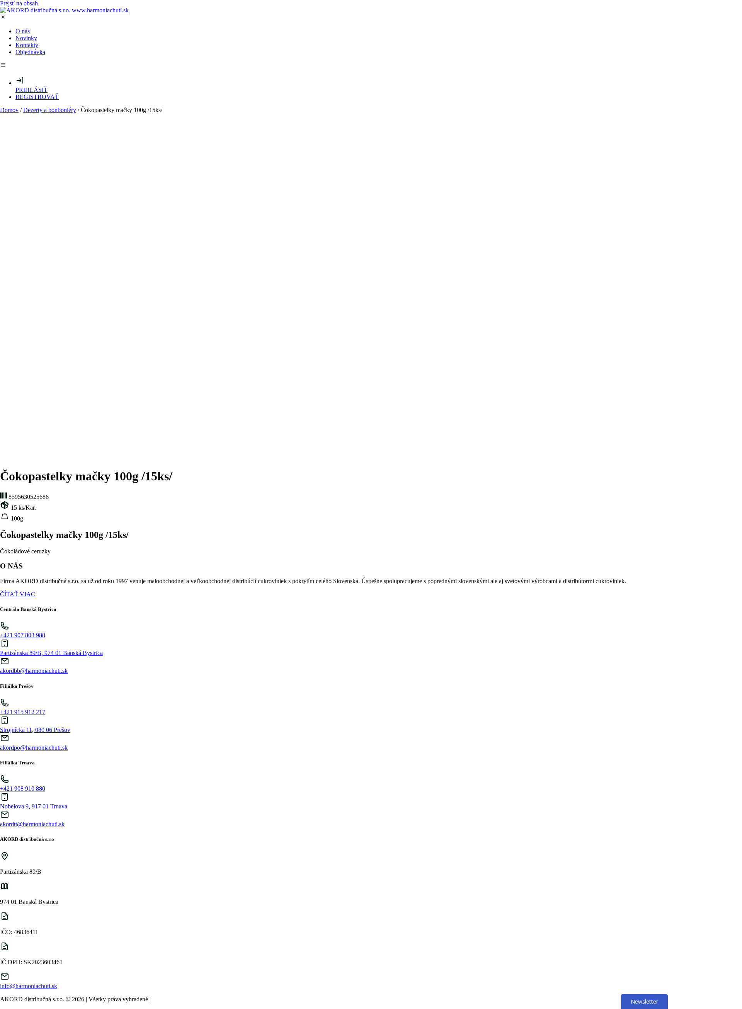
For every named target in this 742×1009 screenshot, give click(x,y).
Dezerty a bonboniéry (49, 110)
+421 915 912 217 (22, 712)
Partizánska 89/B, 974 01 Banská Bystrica (51, 653)
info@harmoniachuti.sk (28, 986)
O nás (22, 31)
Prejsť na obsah (19, 3)
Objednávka (30, 52)
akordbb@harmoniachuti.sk (34, 670)
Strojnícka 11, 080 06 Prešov (35, 730)
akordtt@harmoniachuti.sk (32, 824)
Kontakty (26, 45)
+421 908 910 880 (22, 788)
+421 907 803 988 (22, 635)
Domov (9, 110)
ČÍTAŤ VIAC (17, 594)
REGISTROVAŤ (37, 97)
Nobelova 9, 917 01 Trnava (33, 806)
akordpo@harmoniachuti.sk (34, 747)
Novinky (26, 38)
